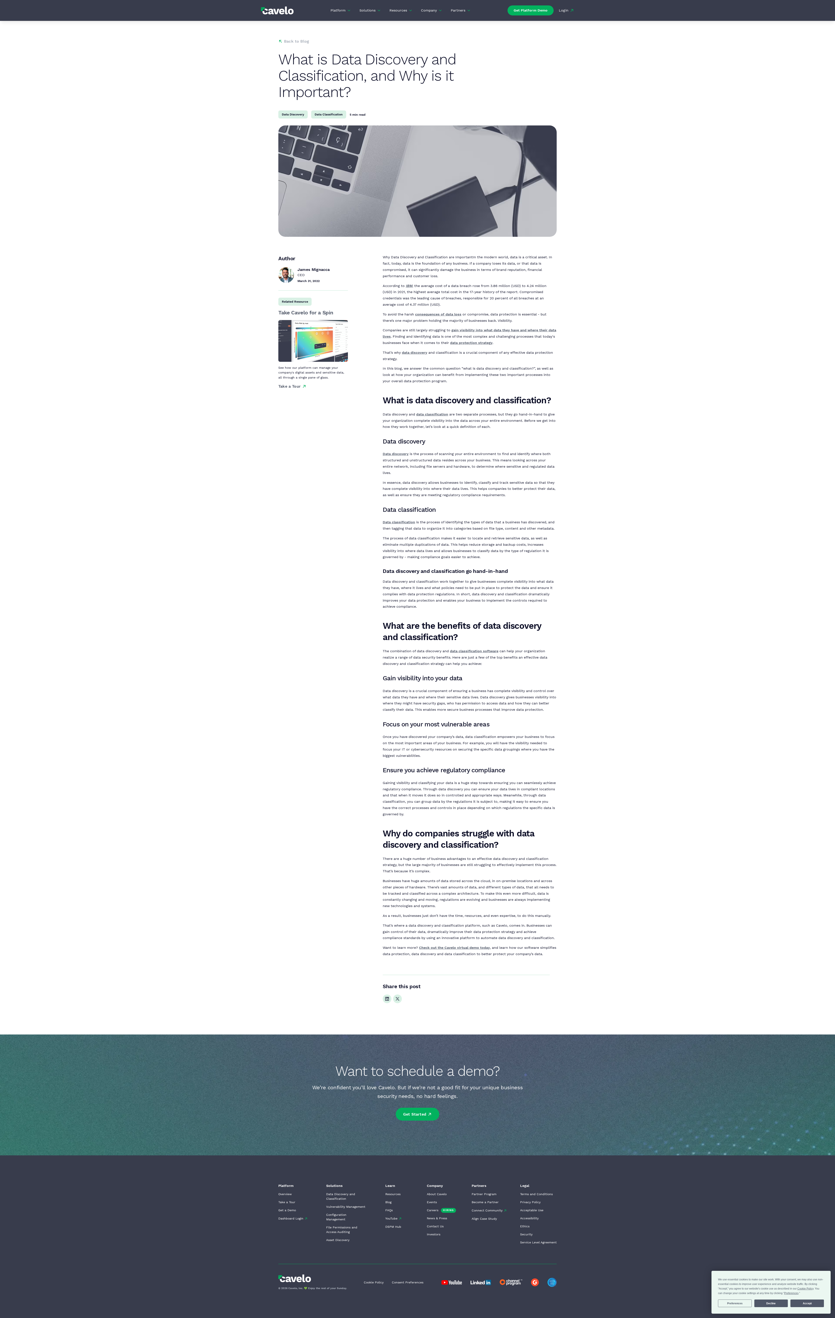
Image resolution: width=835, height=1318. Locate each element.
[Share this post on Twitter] (397, 998)
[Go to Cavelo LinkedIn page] (451, 1282)
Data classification (399, 522)
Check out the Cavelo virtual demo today (454, 948)
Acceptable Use (531, 1210)
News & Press (437, 1218)
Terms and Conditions (536, 1194)
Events (432, 1202)
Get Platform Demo (531, 10)
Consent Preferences (407, 1282)
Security (526, 1234)
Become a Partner (485, 1202)
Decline (771, 1303)
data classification (432, 414)
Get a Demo (287, 1210)
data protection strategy (471, 343)
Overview (285, 1194)
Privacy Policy (530, 1202)
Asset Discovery (337, 1240)
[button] (340, 10)
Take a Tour (286, 1202)
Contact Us (435, 1226)
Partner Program (484, 1194)
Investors (433, 1234)
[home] (277, 10)
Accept (807, 1303)
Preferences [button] (791, 1293)
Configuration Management (336, 1217)
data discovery (414, 352)
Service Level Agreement (538, 1242)
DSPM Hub (393, 1226)
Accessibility (529, 1218)
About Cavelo (437, 1194)
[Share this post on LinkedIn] (387, 998)
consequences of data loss (438, 314)
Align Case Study (484, 1218)
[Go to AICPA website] (552, 1282)
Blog (388, 1202)
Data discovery (396, 454)
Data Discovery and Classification (340, 1196)
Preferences (735, 1303)
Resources (393, 1194)
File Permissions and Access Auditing (341, 1230)
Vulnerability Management (345, 1206)
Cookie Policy (374, 1282)
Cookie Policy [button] (805, 1288)
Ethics (524, 1226)
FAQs (389, 1210)
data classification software (474, 651)
